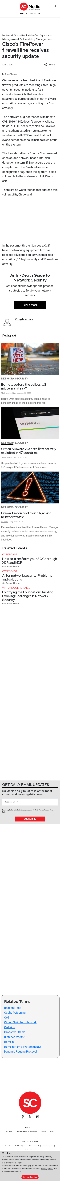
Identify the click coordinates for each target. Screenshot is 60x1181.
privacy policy (47, 1168)
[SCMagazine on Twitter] (30, 1117)
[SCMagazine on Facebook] (23, 1117)
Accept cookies (30, 1177)
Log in (23, 13)
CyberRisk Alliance (21, 1131)
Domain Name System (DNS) (22, 1046)
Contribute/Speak (20, 1146)
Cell (6, 1017)
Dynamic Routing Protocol (20, 1051)
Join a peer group (47, 1146)
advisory (7, 108)
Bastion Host (12, 1007)
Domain (9, 1041)
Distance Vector (14, 1037)
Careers (43, 1131)
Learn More (30, 305)
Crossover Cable (14, 1032)
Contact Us (33, 1131)
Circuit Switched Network (20, 1022)
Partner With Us (30, 1150)
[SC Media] (30, 6)
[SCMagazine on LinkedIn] (37, 1117)
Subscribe (30, 819)
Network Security (13, 35)
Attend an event (34, 1146)
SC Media (9, 1131)
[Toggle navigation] (5, 6)
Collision (9, 1027)
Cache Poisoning (15, 1012)
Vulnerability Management (36, 39)
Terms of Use (43, 810)
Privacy (52, 1131)
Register (35, 13)
